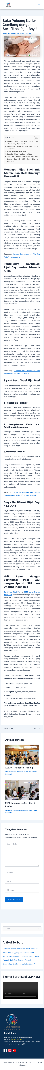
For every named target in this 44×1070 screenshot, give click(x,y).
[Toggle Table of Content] (35, 138)
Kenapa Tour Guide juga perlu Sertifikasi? (19, 964)
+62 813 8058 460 (17, 1039)
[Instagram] (9, 1050)
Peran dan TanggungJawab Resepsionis (19, 952)
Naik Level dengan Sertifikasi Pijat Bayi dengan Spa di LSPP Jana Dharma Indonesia (22, 159)
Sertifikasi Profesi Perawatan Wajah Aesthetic (20, 949)
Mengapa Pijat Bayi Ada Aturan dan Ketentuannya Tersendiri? (22, 142)
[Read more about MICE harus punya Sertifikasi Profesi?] (22, 790)
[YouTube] (14, 1050)
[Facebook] (5, 1050)
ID (6, 772)
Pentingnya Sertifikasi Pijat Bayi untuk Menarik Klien (22, 147)
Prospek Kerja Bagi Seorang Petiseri (17, 960)
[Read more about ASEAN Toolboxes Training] (22, 755)
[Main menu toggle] (39, 4)
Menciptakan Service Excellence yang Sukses (21, 956)
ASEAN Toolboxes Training (19, 767)
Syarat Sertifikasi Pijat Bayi (16, 151)
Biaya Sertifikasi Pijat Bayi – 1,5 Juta (19, 154)
